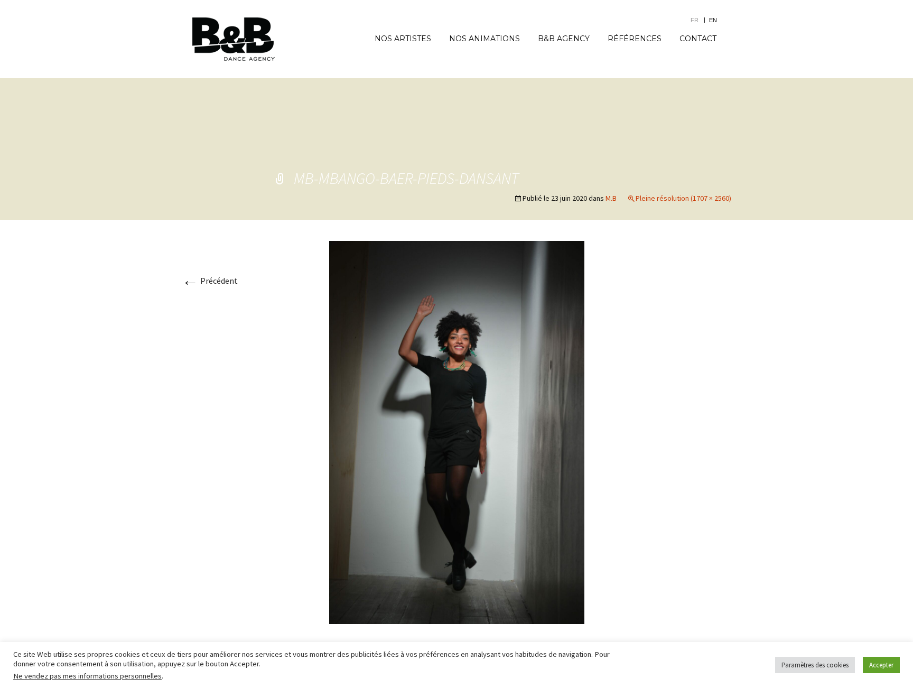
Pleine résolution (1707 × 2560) (683, 198)
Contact (697, 38)
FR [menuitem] (694, 20)
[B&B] (233, 39)
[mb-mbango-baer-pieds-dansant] (456, 431)
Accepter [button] (881, 665)
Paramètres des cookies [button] (815, 665)
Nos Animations (484, 38)
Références (635, 38)
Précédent (210, 280)
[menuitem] (700, 20)
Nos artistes (403, 38)
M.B (611, 198)
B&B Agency (564, 38)
